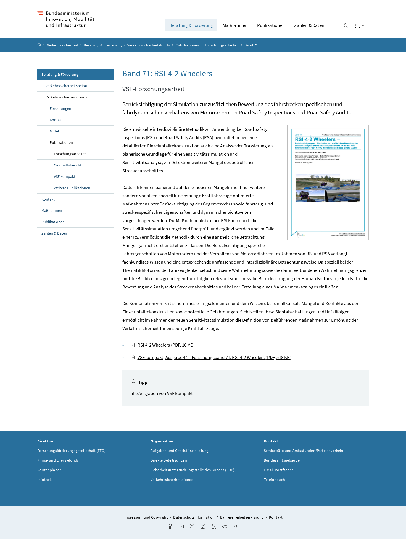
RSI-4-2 (166, 345)
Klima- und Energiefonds (58, 460)
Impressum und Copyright (145, 517)
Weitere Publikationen (72, 187)
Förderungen (60, 108)
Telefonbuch (274, 479)
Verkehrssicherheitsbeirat (66, 85)
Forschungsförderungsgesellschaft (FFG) (71, 450)
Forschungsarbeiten (222, 45)
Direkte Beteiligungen (169, 460)
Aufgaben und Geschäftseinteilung (180, 450)
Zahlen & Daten (309, 25)
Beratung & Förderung (191, 25)
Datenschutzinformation (194, 517)
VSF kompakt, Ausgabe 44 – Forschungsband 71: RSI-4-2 (214, 357)
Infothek (44, 479)
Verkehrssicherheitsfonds (149, 45)
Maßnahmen (235, 25)
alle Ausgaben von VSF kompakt (162, 393)
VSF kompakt (64, 176)
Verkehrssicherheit (63, 45)
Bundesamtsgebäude (282, 460)
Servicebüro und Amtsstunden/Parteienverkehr (304, 450)
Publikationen (271, 25)
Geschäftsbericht (67, 165)
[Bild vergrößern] (328, 182)
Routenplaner (49, 469)
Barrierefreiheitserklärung (242, 517)
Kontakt (56, 119)
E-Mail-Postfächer (278, 469)
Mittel (54, 131)
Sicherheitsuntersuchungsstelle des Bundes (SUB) (192, 469)
